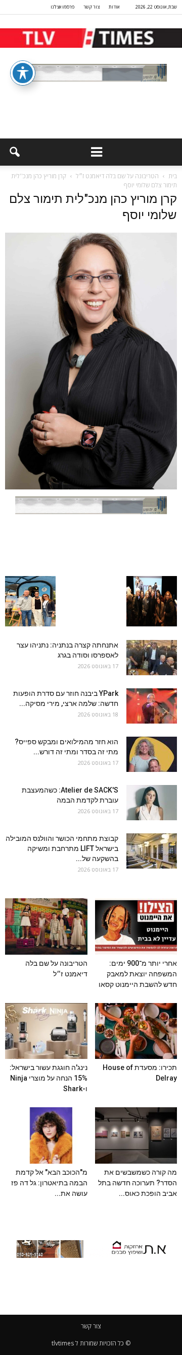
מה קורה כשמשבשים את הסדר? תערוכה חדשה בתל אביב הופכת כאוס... (137, 1182)
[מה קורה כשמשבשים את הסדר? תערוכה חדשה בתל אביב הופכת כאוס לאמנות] (136, 1135)
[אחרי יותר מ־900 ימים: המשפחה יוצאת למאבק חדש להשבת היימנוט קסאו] (136, 926)
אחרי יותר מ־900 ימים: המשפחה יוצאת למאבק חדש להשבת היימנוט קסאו (138, 973)
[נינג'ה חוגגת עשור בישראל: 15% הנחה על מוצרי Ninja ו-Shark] (46, 1031)
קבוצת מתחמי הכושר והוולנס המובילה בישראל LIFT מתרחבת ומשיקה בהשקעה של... (62, 848)
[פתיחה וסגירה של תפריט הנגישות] (23, 73)
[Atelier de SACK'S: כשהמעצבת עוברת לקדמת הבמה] (151, 802)
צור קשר (91, 7)
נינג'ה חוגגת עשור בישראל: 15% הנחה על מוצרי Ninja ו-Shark (48, 1078)
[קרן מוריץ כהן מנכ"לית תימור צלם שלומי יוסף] (91, 487)
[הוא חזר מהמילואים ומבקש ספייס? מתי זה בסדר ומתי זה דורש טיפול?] (151, 754)
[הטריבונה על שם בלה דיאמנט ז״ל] (46, 926)
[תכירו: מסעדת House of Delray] (136, 1031)
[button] (14, 152)
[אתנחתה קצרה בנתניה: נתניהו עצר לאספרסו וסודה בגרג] (151, 657)
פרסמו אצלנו (62, 7)
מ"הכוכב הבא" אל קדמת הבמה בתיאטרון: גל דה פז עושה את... (49, 1182)
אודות (114, 7)
